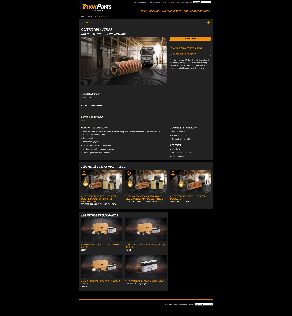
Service (154, 11)
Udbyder (136, 2)
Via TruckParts (171, 11)
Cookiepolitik (171, 2)
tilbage (87, 22)
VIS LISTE (87, 120)
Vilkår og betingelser (154, 2)
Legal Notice (188, 2)
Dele (144, 11)
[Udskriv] (209, 22)
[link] (190, 39)
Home (82, 16)
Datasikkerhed (144, 2)
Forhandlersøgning (197, 11)
